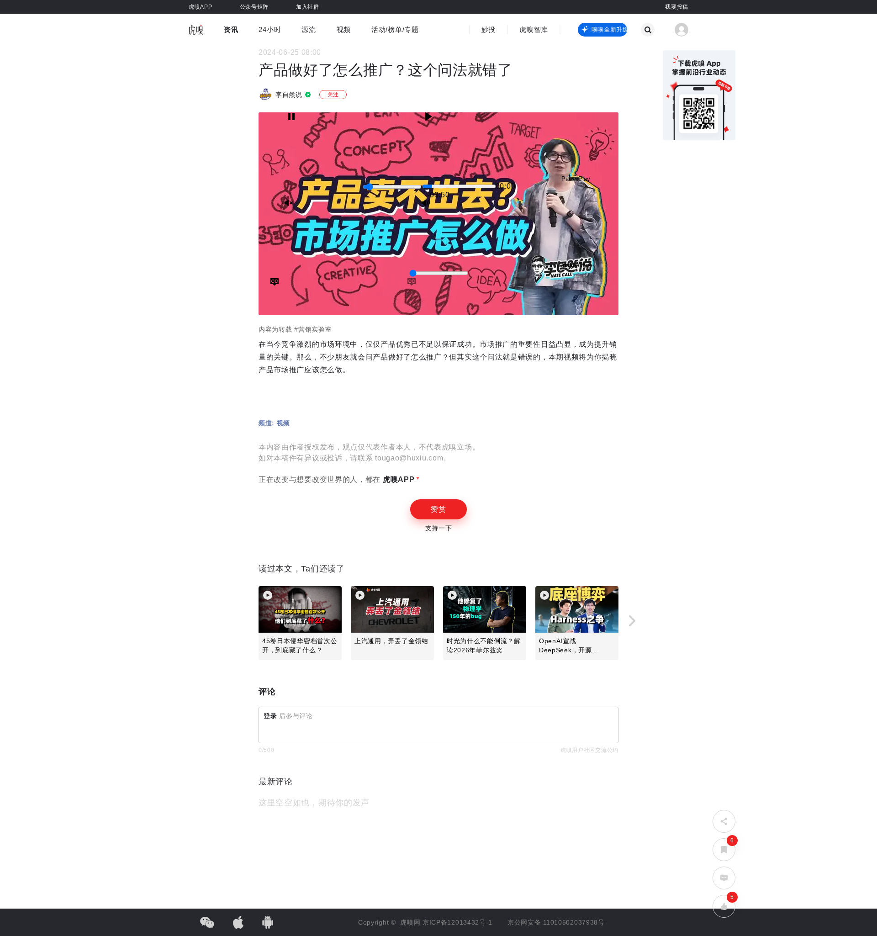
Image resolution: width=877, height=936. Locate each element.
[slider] (392, 186)
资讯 (231, 29)
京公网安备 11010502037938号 (556, 922)
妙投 (488, 29)
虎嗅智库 (533, 29)
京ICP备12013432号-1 (457, 922)
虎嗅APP (397, 479)
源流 (308, 29)
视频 (344, 29)
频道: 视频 (274, 423)
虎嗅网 (411, 922)
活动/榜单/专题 (395, 29)
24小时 (270, 29)
